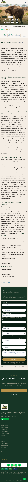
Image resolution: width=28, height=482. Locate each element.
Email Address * (6, 307)
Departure (4, 331)
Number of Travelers (7, 319)
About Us (3, 449)
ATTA (10, 468)
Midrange (7, 340)
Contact (2, 451)
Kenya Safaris (4, 429)
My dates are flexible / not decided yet (11, 335)
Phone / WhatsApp (6, 313)
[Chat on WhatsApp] (24, 479)
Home (2, 26)
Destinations (3, 441)
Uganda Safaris (4, 427)
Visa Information (4, 445)
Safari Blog (3, 447)
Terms (14, 480)
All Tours (3, 435)
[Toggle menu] (25, 2)
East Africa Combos (5, 433)
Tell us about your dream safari (9, 350)
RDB (2, 468)
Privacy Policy (8, 480)
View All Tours (14, 394)
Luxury (6, 343)
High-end (7, 347)
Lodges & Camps (4, 443)
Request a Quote (5, 282)
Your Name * (5, 302)
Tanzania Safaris (4, 431)
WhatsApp (5, 419)
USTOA (14, 468)
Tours (6, 26)
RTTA (6, 468)
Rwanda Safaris (4, 425)
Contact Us (14, 390)
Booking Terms (19, 480)
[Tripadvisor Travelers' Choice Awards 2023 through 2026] (14, 465)
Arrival (3, 326)
